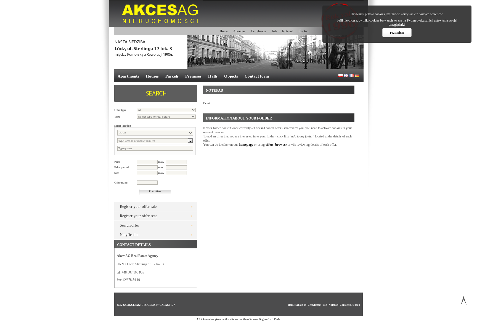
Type (117, 116)
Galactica (168, 305)
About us (239, 31)
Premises (193, 76)
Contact (304, 31)
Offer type (120, 109)
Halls (213, 76)
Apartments (128, 76)
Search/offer (129, 225)
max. (161, 161)
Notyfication (129, 235)
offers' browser (276, 145)
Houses (152, 76)
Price (117, 161)
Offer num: (121, 182)
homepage (246, 145)
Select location (122, 125)
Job (274, 31)
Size (116, 172)
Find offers (155, 191)
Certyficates (258, 31)
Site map (355, 305)
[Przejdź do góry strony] (463, 301)
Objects (231, 76)
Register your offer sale (138, 207)
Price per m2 (121, 167)
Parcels (172, 76)
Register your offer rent (138, 216)
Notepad (287, 31)
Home (224, 31)
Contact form (257, 76)
